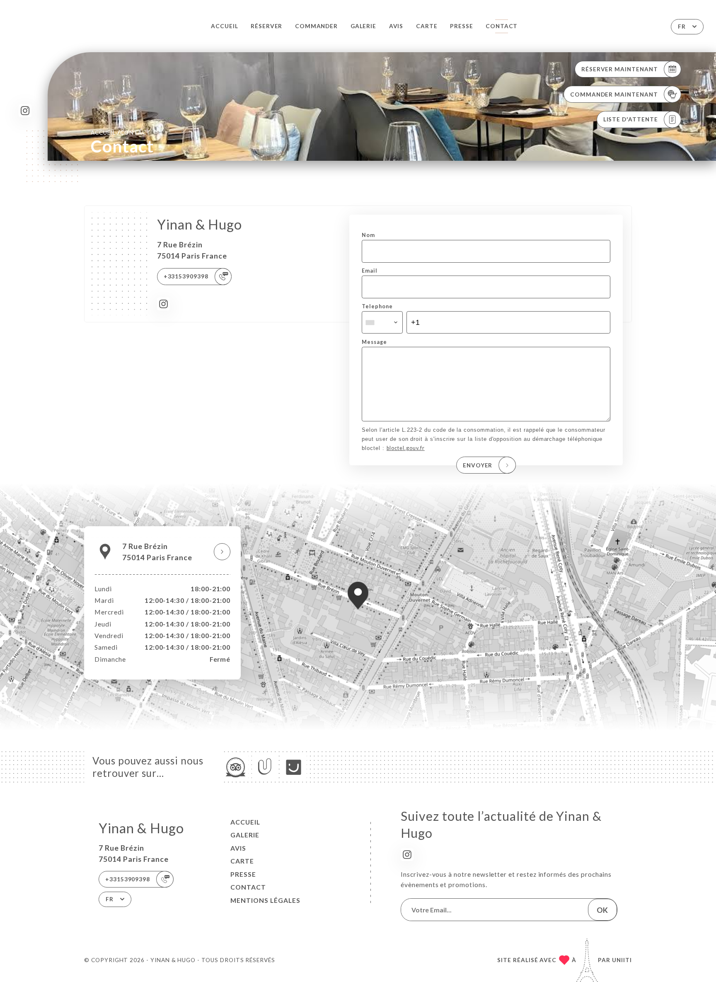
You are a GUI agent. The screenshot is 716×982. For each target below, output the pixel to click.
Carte (427, 26)
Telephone (377, 306)
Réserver (267, 26)
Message (374, 342)
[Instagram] (25, 110)
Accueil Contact (121, 132)
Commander (316, 26)
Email (369, 271)
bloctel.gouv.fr (406, 448)
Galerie (364, 26)
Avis (396, 26)
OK (602, 909)
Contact (502, 26)
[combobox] (382, 322)
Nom (368, 235)
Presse (461, 26)
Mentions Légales (265, 900)
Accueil (224, 26)
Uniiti (622, 960)
